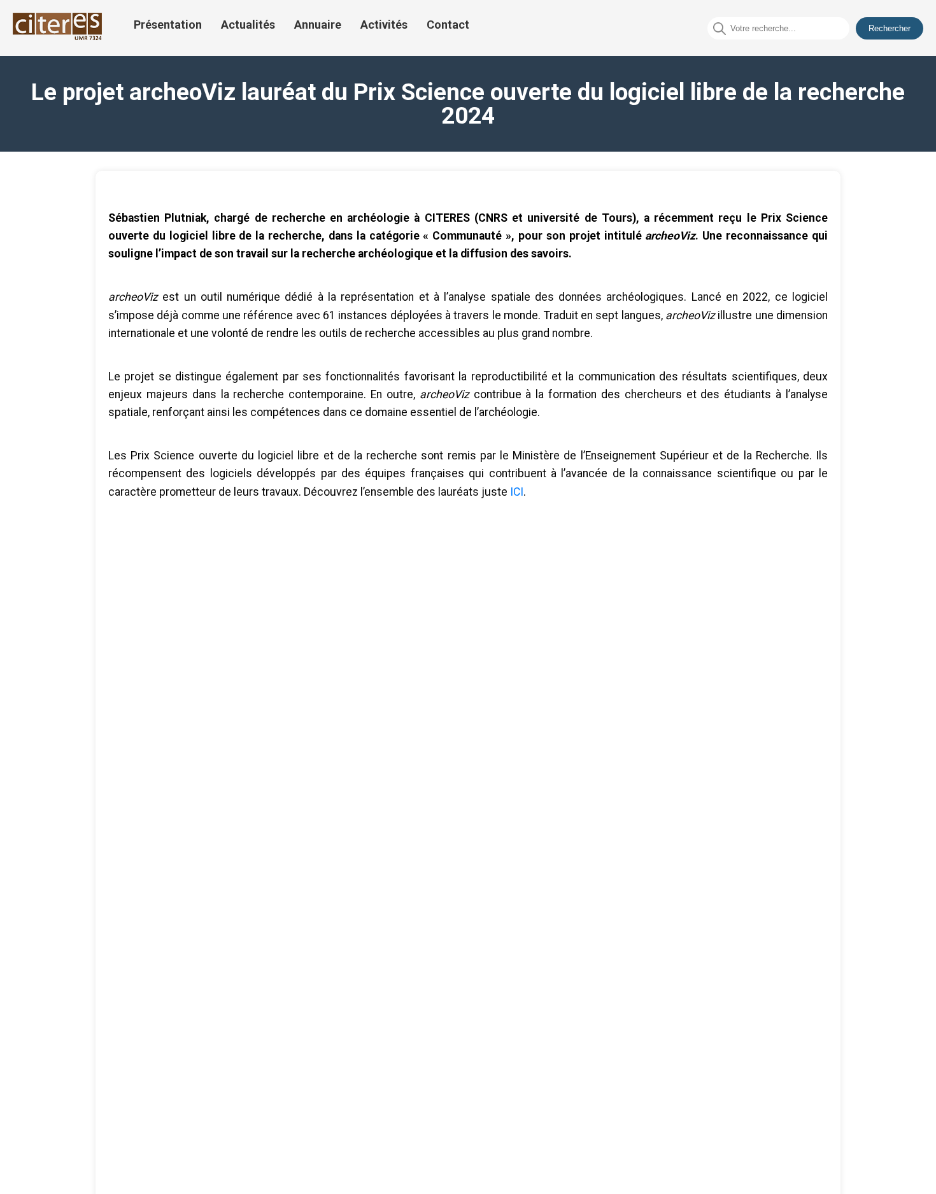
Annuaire (317, 24)
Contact (448, 24)
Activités (384, 24)
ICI (516, 492)
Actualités (248, 24)
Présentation (168, 24)
